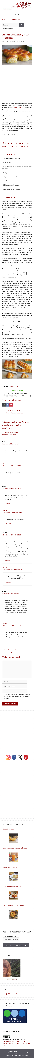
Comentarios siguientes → (10, 434)
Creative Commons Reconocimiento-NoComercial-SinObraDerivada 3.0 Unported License (16, 1043)
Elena (5, 464)
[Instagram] (8, 757)
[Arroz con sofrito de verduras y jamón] (17, 914)
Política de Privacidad (11, 1055)
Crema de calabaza (8, 829)
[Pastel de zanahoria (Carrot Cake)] (17, 895)
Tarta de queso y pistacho (10, 867)
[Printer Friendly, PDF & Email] (17, 390)
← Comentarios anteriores (10, 432)
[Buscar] (21, 25)
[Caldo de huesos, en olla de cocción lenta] (17, 857)
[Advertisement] (17, 85)
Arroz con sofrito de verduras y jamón (14, 905)
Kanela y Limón (17, 108)
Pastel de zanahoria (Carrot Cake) (12, 886)
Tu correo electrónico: (9, 936)
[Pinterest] (26, 757)
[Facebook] (14, 757)
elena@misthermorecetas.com (12, 994)
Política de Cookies (23, 1055)
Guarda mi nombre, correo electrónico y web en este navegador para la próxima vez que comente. (17, 696)
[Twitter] (20, 757)
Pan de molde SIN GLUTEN (12, 410)
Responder (7, 457)
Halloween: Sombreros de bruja (14, 413)
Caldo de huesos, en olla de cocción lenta (15, 848)
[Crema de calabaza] (17, 838)
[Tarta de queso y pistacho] (17, 876)
